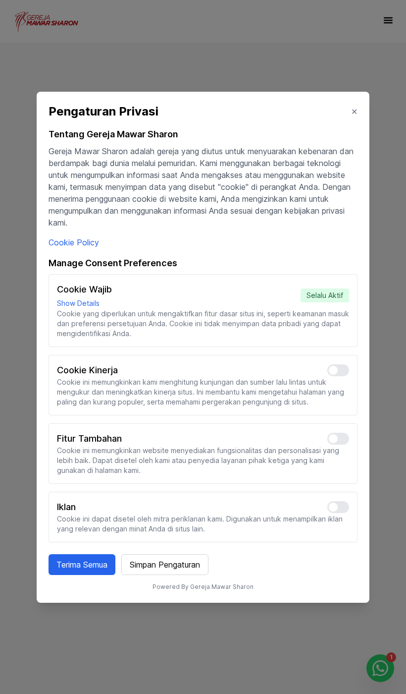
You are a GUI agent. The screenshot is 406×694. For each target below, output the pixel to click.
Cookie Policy (74, 242)
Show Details (78, 303)
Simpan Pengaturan (165, 565)
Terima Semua (81, 565)
